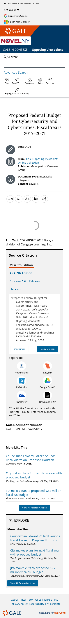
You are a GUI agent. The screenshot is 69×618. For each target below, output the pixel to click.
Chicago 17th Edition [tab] (25, 281)
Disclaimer (19, 348)
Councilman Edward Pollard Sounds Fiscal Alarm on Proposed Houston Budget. (31, 458)
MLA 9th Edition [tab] (21, 265)
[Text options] (35, 199)
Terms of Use (51, 599)
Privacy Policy (20, 604)
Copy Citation (47, 348)
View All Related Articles (34, 507)
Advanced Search (16, 73)
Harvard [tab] (16, 289)
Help (23, 599)
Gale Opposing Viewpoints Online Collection (38, 160)
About (14, 599)
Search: (12, 57)
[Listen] (44, 199)
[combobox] (34, 64)
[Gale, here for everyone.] (53, 613)
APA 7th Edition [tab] (21, 273)
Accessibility (37, 604)
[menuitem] (7, 81)
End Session (53, 604)
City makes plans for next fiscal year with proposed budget (34, 475)
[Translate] (10, 199)
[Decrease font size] (18, 199)
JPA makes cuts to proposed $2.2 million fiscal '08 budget (33, 493)
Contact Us (35, 599)
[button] (17, 91)
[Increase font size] (27, 199)
